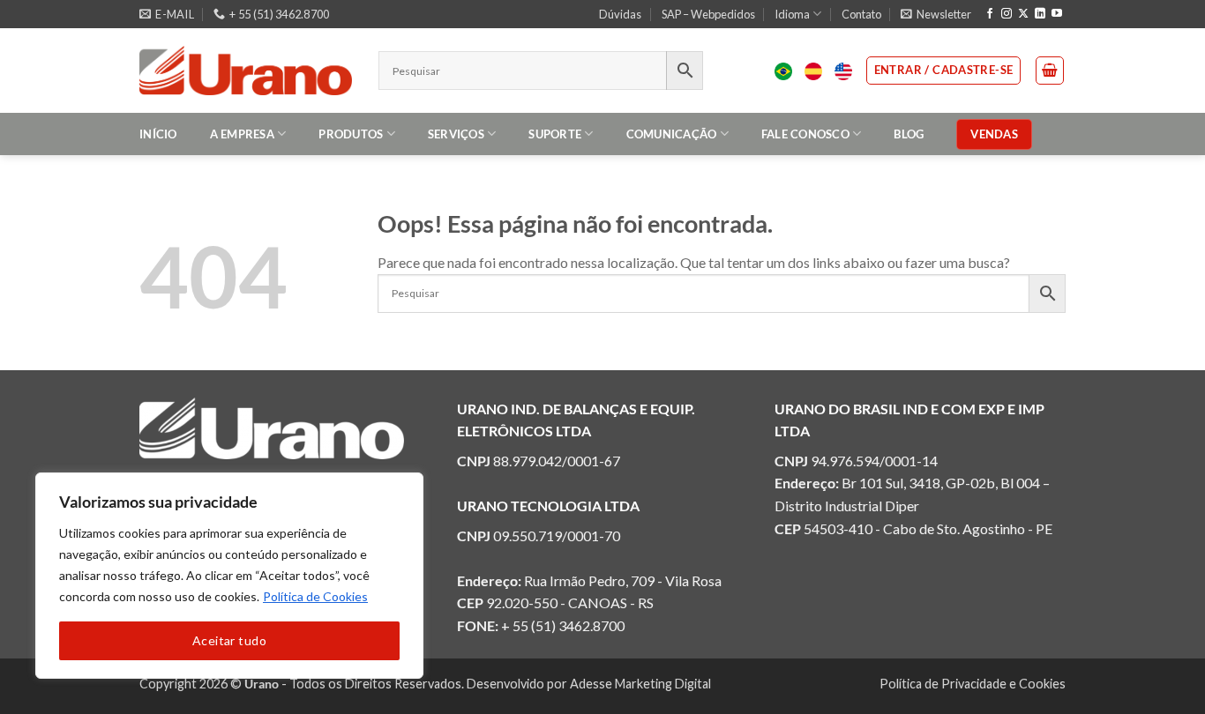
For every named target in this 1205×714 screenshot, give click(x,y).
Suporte (554, 134)
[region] (229, 575)
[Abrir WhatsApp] (1160, 669)
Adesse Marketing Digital (640, 683)
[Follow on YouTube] (1057, 14)
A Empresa (242, 134)
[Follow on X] (1023, 14)
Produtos (350, 134)
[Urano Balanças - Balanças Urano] (245, 70)
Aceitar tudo (229, 640)
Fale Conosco (805, 134)
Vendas (994, 134)
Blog (909, 134)
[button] (936, 14)
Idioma (792, 14)
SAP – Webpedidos (708, 14)
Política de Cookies (315, 596)
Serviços (456, 134)
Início (158, 134)
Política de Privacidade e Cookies (972, 683)
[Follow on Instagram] (1006, 14)
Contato (861, 14)
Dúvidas (620, 14)
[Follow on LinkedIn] (1040, 14)
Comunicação (671, 134)
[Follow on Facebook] (989, 14)
